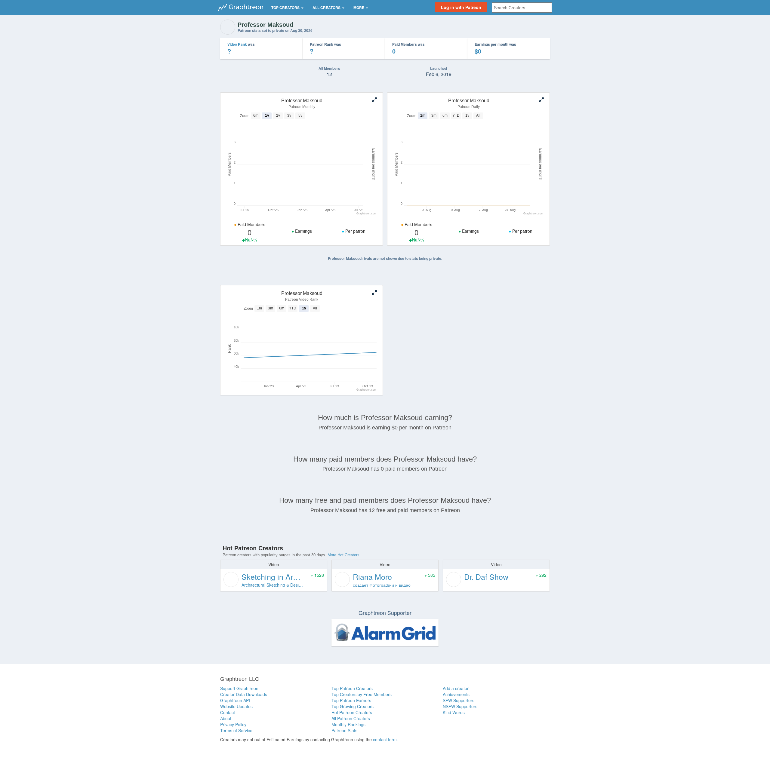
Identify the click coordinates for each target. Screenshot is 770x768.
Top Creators (285, 7)
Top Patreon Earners (351, 700)
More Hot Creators (343, 555)
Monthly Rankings (348, 724)
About (225, 718)
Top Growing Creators (352, 706)
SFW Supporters (458, 700)
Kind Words (454, 712)
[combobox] (522, 7)
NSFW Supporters (460, 706)
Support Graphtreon (239, 688)
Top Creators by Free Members (361, 694)
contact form (385, 739)
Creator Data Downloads (243, 694)
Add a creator (456, 688)
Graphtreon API (235, 700)
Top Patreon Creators (352, 688)
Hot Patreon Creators (351, 712)
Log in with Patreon (461, 7)
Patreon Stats (344, 730)
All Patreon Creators (350, 718)
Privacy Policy (233, 724)
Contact (227, 712)
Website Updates (236, 706)
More (359, 7)
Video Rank (237, 44)
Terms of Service (236, 730)
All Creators (327, 7)
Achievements (456, 694)
